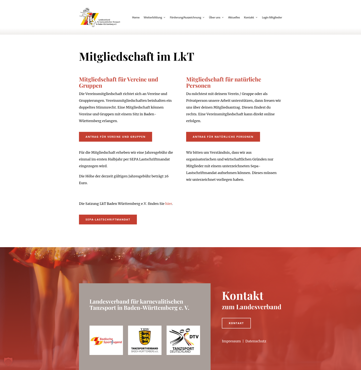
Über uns (214, 17)
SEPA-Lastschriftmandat (108, 219)
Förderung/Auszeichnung (185, 17)
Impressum (231, 341)
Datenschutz (255, 341)
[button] (8, 361)
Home (136, 17)
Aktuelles (234, 17)
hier (168, 203)
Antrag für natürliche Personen (223, 136)
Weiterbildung (153, 17)
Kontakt (249, 17)
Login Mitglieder (272, 17)
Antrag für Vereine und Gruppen (116, 136)
